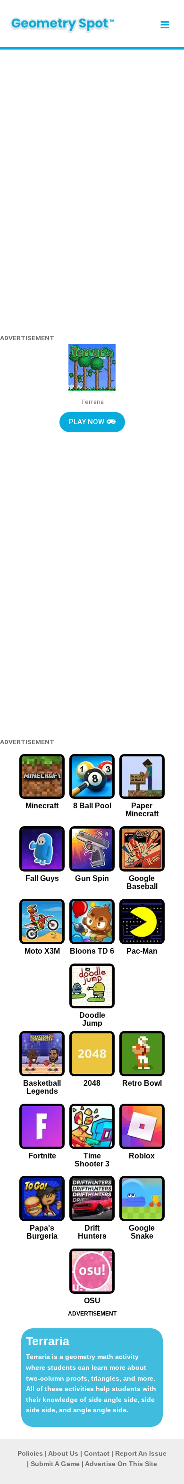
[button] (92, 422)
